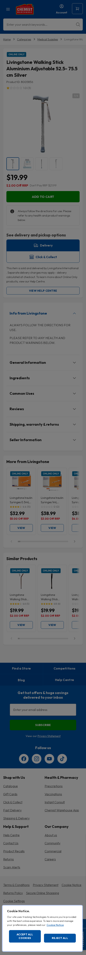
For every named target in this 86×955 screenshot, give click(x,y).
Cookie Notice (55, 924)
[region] (42, 928)
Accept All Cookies (25, 936)
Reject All (60, 938)
